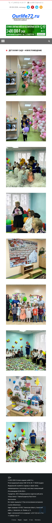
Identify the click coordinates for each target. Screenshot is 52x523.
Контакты (38, 520)
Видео (20, 520)
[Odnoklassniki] (32, 7)
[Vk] (36, 7)
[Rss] (41, 7)
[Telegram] (28, 7)
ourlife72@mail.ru (36, 3)
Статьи (14, 520)
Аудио (25, 520)
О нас (31, 520)
